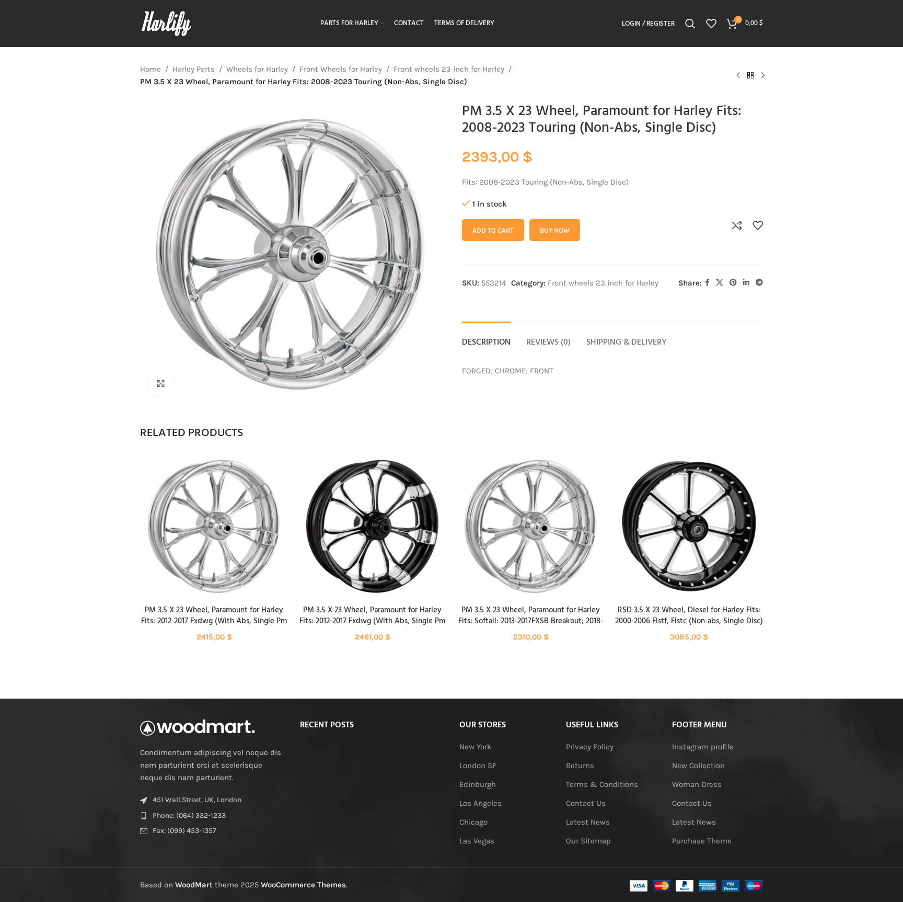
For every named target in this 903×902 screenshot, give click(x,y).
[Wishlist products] (711, 23)
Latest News (588, 822)
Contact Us (586, 803)
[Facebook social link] (707, 283)
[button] (214, 535)
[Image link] (197, 727)
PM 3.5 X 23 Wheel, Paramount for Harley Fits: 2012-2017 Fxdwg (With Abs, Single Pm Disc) (214, 621)
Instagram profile (703, 746)
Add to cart (493, 230)
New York (475, 746)
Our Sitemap (588, 841)
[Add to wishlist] (757, 225)
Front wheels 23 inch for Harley (448, 69)
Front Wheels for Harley (340, 69)
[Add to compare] (737, 225)
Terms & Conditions (602, 784)
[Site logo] (166, 23)
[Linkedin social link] (746, 283)
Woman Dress (697, 784)
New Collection (698, 765)
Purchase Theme (702, 841)
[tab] (486, 337)
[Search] (690, 23)
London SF (477, 765)
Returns (580, 765)
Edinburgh (477, 784)
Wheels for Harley (257, 69)
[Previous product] (738, 75)
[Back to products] (750, 75)
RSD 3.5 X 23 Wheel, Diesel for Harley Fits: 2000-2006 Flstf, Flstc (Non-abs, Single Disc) (689, 615)
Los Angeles (480, 803)
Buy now (555, 230)
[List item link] (212, 815)
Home (150, 69)
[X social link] (719, 283)
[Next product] (763, 75)
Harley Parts (193, 69)
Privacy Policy (589, 746)
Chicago (473, 822)
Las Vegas (476, 841)
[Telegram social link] (759, 283)
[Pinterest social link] (733, 283)
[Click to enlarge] (161, 384)
